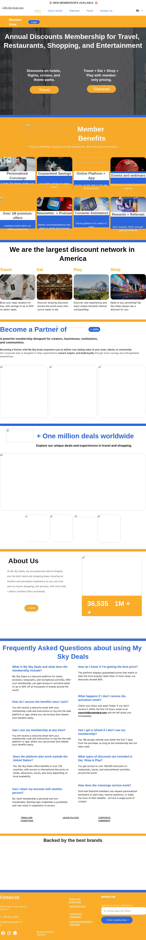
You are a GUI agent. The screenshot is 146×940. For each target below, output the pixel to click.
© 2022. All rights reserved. (45, 932)
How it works (55, 10)
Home (38, 10)
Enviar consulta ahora (117, 920)
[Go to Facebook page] (3, 933)
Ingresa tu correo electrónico (117, 905)
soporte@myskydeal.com (92, 712)
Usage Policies (71, 817)
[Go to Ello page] (15, 933)
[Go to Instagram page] (9, 933)
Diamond (74, 10)
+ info (94, 329)
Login (34, 22)
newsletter (108, 896)
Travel (89, 10)
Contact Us (106, 10)
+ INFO (31, 608)
